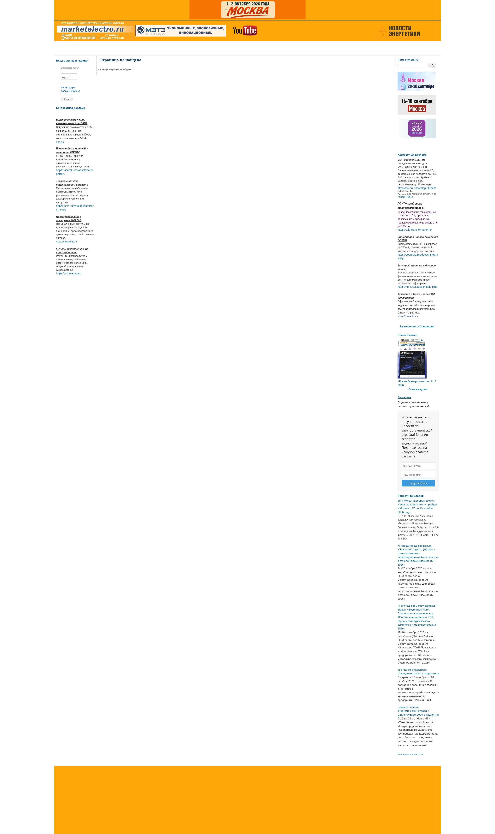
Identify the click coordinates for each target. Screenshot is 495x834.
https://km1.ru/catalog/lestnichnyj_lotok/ (75, 207)
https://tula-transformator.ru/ (415, 229)
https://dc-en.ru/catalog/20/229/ (417, 188)
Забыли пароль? (70, 91)
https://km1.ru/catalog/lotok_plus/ (418, 287)
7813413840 (405, 197)
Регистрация (68, 87)
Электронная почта (70, 67)
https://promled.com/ (68, 273)
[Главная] (94, 31)
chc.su (60, 142)
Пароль (65, 77)
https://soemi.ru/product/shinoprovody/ (418, 256)
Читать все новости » (410, 754)
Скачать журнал (418, 389)
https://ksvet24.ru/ (408, 316)
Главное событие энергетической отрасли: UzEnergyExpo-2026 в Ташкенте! (418, 711)
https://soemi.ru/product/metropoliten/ (74, 172)
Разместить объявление (416, 326)
